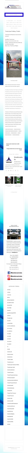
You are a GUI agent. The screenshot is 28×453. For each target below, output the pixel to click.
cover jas (9, 294)
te (7, 346)
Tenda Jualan (13, 22)
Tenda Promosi (14, 28)
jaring (8, 297)
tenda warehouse (11, 406)
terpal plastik (10, 416)
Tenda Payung (10, 372)
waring (8, 424)
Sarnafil (8, 320)
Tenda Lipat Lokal (18, 24)
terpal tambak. (10, 421)
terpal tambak (10, 419)
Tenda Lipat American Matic (11, 131)
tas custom (9, 328)
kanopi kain (9, 305)
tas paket (9, 344)
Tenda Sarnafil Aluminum (12, 403)
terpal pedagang (10, 413)
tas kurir (9, 338)
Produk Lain (9, 318)
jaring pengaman (10, 300)
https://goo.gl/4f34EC (13, 267)
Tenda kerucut (10, 362)
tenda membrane (10, 369)
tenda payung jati (11, 377)
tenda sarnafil (10, 400)
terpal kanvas (10, 411)
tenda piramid (10, 385)
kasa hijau (9, 307)
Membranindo (18, 158)
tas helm (9, 336)
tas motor (9, 341)
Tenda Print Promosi (17, 26)
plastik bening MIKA (11, 312)
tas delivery (9, 331)
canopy (8, 292)
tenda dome (9, 356)
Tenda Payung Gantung (12, 375)
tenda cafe (9, 351)
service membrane (11, 325)
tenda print (9, 26)
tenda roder (9, 398)
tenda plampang (10, 388)
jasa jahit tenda (9, 129)
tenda (8, 349)
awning (8, 289)
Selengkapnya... (15, 252)
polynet (9, 315)
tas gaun (9, 333)
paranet (9, 310)
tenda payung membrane (12, 380)
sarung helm (9, 323)
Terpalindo (10, 20)
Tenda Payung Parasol (12, 382)
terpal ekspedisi (10, 408)
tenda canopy (10, 354)
